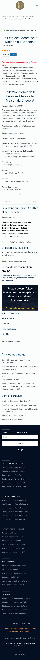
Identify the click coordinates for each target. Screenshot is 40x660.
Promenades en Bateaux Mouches (15, 610)
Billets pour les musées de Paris (14, 602)
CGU (5, 643)
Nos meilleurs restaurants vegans (15, 515)
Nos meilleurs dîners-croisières (14, 573)
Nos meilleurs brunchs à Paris (13, 548)
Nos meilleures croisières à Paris (14, 581)
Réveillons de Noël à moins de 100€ (15, 231)
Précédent (7, 202)
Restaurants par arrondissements (14, 565)
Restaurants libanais (9, 533)
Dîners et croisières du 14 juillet (14, 483)
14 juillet (6, 334)
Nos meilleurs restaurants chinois (15, 508)
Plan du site (22, 646)
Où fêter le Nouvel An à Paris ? (13, 419)
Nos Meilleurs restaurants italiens (15, 504)
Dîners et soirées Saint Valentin (14, 471)
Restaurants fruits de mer (11, 540)
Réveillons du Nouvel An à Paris (14, 467)
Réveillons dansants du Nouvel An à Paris (17, 401)
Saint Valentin (8, 318)
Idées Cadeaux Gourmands (12, 236)
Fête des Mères (9, 329)
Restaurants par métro (10, 569)
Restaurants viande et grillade (13, 544)
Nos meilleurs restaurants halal (14, 500)
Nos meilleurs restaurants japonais (15, 512)
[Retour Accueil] (20, 5)
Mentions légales (15, 643)
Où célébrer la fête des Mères (13, 479)
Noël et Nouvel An (10, 313)
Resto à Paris (26, 624)
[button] (37, 5)
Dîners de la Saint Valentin (12, 577)
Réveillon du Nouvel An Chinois (14, 486)
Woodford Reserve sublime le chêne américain (19, 405)
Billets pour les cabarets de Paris (14, 606)
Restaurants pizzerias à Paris (13, 537)
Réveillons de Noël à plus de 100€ (14, 228)
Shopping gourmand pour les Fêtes (15, 233)
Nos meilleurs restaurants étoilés (15, 614)
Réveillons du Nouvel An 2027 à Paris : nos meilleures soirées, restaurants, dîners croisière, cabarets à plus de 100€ (19, 386)
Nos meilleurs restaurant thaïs (13, 519)
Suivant (34, 202)
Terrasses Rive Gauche (10, 380)
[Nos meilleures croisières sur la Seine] (20, 242)
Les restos (15, 624)
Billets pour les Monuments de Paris (16, 598)
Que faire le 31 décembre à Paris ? (14, 416)
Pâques (5, 323)
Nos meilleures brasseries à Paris (14, 552)
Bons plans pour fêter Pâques (13, 475)
